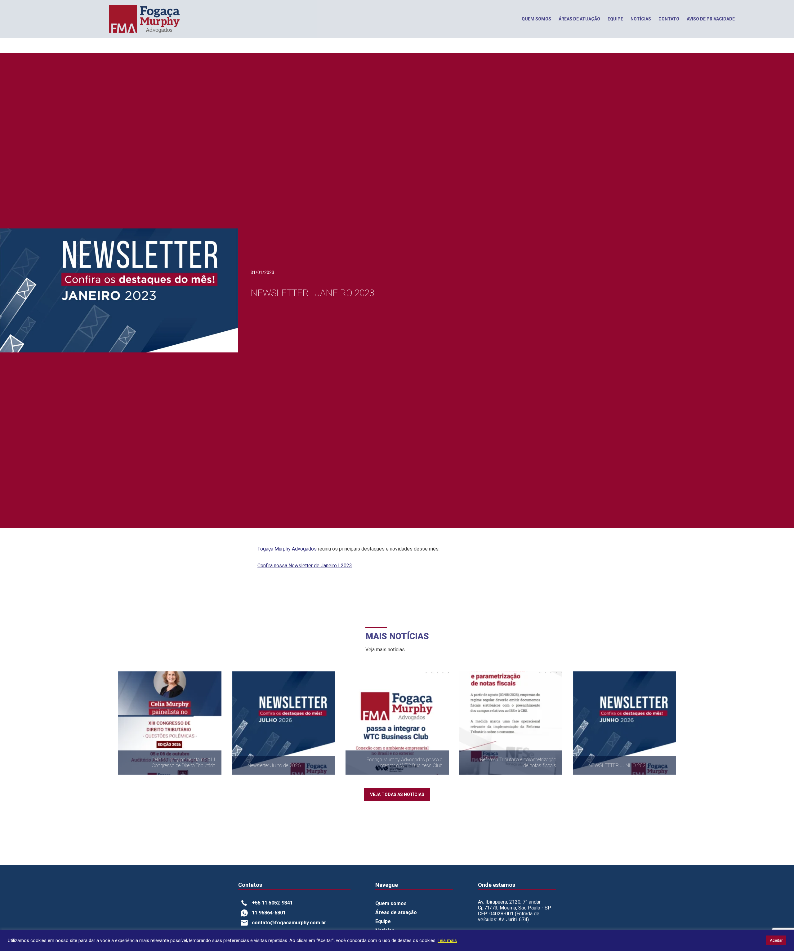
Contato (668, 18)
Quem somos (536, 18)
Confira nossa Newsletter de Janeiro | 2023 (304, 565)
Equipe (615, 18)
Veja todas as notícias (397, 794)
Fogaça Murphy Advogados (287, 549)
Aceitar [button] (776, 940)
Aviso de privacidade (711, 18)
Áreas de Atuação (579, 18)
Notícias (641, 18)
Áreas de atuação (396, 912)
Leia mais (447, 940)
